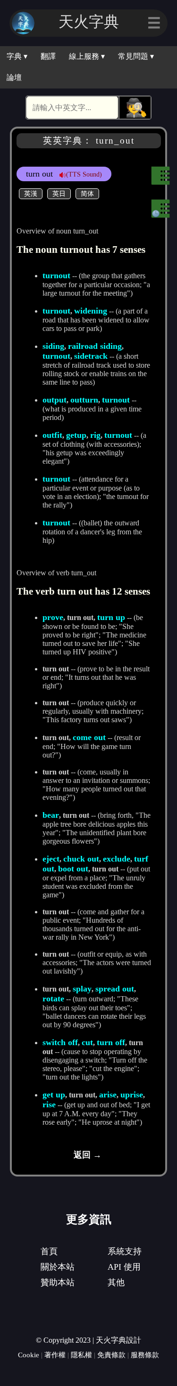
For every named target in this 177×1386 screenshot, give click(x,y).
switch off (60, 1042)
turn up (111, 617)
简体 (87, 193)
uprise (131, 1094)
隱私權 (81, 1355)
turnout (56, 275)
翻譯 (48, 56)
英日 (59, 193)
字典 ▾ (17, 56)
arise (108, 1094)
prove (52, 617)
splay (82, 988)
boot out (73, 868)
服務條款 (145, 1355)
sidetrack (91, 356)
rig (95, 435)
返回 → (87, 1155)
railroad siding (95, 346)
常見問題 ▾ (136, 56)
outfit (52, 435)
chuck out (81, 858)
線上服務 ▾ (87, 56)
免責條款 (111, 1355)
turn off (111, 1042)
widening (90, 310)
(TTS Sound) (84, 174)
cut (87, 1042)
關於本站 (58, 1267)
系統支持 (125, 1251)
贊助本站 (58, 1282)
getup (76, 435)
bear (50, 815)
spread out (114, 988)
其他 (116, 1282)
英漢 (30, 193)
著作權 (55, 1355)
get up (53, 1094)
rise (49, 1104)
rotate (53, 998)
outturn (84, 399)
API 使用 (124, 1267)
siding (53, 346)
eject (50, 858)
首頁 (49, 1251)
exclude (116, 858)
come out (89, 737)
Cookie (28, 1355)
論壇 (14, 77)
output (54, 399)
